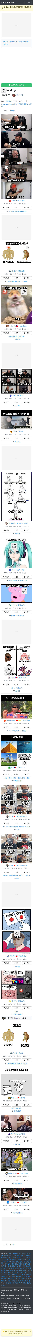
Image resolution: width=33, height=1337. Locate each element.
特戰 (9, 1281)
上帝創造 (17, 534)
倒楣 (7, 1270)
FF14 (21, 1258)
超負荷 (23, 1256)
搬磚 (23, 1253)
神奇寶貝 (8, 1266)
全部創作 (5, 42)
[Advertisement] (16, 64)
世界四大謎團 (17, 781)
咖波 (9, 1275)
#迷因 (15, 336)
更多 (5, 44)
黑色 (10, 1256)
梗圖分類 (12, 42)
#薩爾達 (18, 1108)
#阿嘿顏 (20, 104)
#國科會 (26, 104)
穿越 (10, 1253)
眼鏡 (13, 1272)
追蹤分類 (19, 42)
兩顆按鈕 (17, 967)
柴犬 (9, 1279)
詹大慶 (11, 816)
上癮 (16, 1272)
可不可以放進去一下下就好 (17, 731)
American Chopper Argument (17, 211)
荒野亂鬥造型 (22, 1260)
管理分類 (26, 42)
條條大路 (22, 1262)
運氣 (17, 1262)
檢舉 (19, 204)
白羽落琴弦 (11, 523)
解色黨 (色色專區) (22, 523)
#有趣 (5, 778)
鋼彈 (27, 1275)
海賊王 (28, 1266)
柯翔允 (14, 605)
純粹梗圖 (22, 1134)
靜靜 (10, 1258)
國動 (24, 1270)
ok (28, 1272)
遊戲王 (19, 1266)
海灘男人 (17, 442)
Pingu (3, 1283)
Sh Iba (13, 570)
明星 (9, 1272)
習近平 (14, 1260)
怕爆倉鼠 (17, 339)
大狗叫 (5, 1258)
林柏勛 (14, 271)
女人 (5, 1275)
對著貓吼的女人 (18, 1213)
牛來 (14, 1256)
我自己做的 (21, 201)
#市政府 (27, 827)
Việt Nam (16, 1298)
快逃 (2, 1266)
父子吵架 (17, 406)
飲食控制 (14, 1281)
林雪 (5, 1264)
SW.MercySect (11, 720)
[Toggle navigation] (29, 2)
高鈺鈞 (19, 95)
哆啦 (9, 1277)
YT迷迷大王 (13, 1202)
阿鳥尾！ (12, 956)
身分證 (28, 1256)
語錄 (13, 1279)
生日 (9, 1264)
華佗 (24, 1283)
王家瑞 (14, 395)
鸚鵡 (23, 1279)
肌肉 (19, 1281)
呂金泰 (15, 1053)
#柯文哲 (21, 827)
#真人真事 (21, 336)
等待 (17, 830)
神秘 (23, 1275)
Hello (3, 1285)
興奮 (14, 1268)
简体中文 (24, 1290)
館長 (13, 1264)
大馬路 (9, 1260)
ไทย (22, 1298)
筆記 (16, 1279)
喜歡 (11, 1270)
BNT (20, 1283)
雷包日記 (21, 395)
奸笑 (28, 1270)
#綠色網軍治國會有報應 (10, 827)
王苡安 (12, 678)
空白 (13, 1262)
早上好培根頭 (12, 1173)
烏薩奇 (26, 1258)
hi (1, 1258)
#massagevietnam (7, 104)
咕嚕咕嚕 (15, 1253)
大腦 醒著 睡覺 (17, 1014)
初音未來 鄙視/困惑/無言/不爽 (17, 580)
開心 (20, 1264)
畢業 (16, 1283)
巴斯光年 (18, 1277)
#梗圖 (11, 336)
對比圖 (17, 691)
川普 (23, 1266)
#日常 (13, 688)
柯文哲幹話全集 (22, 816)
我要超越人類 (21, 1268)
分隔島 (21, 1272)
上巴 (19, 1275)
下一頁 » (12, 111)
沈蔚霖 (14, 201)
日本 (2, 1298)
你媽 (5, 1279)
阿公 (16, 1264)
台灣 (17, 1296)
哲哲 (28, 1281)
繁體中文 (16, 1290)
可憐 (27, 1253)
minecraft (14, 1275)
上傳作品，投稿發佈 (17, 85)
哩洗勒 (29, 1283)
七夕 (18, 1256)
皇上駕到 (15, 1258)
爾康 (13, 1277)
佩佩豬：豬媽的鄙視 (17, 616)
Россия (27, 1298)
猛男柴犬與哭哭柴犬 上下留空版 (18, 281)
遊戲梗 (21, 1053)
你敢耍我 (8, 1283)
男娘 (20, 1270)
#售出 (15, 104)
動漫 (2, 1281)
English (3, 1293)
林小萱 (14, 1001)
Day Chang (14, 1134)
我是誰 (24, 1277)
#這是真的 (18, 688)
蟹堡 (27, 1268)
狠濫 (12, 768)
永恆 (14, 431)
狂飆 (10, 1268)
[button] (28, 204)
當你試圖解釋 (17, 1184)
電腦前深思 (17, 1111)
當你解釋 (17, 1144)
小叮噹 (3, 1268)
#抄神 (13, 1108)
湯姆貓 (9, 1262)
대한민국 (9, 1298)
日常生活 (20, 431)
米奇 (29, 1279)
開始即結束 (26, 1264)
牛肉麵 (6, 1256)
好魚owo (14, 1098)
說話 (5, 1272)
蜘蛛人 (14, 1266)
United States (24, 1296)
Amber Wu (12, 326)
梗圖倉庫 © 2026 (6, 1303)
